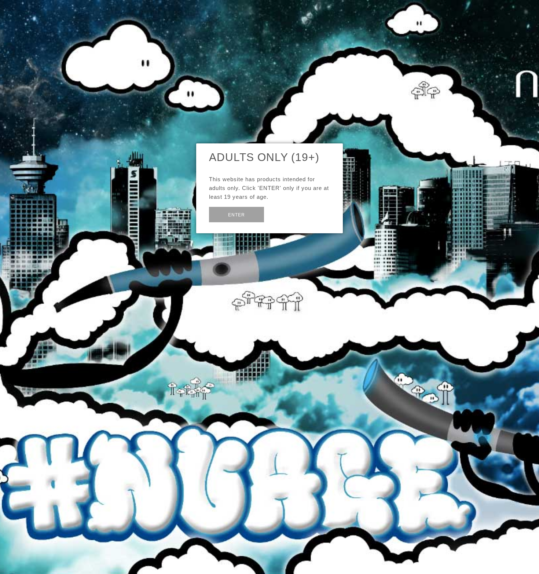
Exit (281, 214)
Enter (236, 214)
